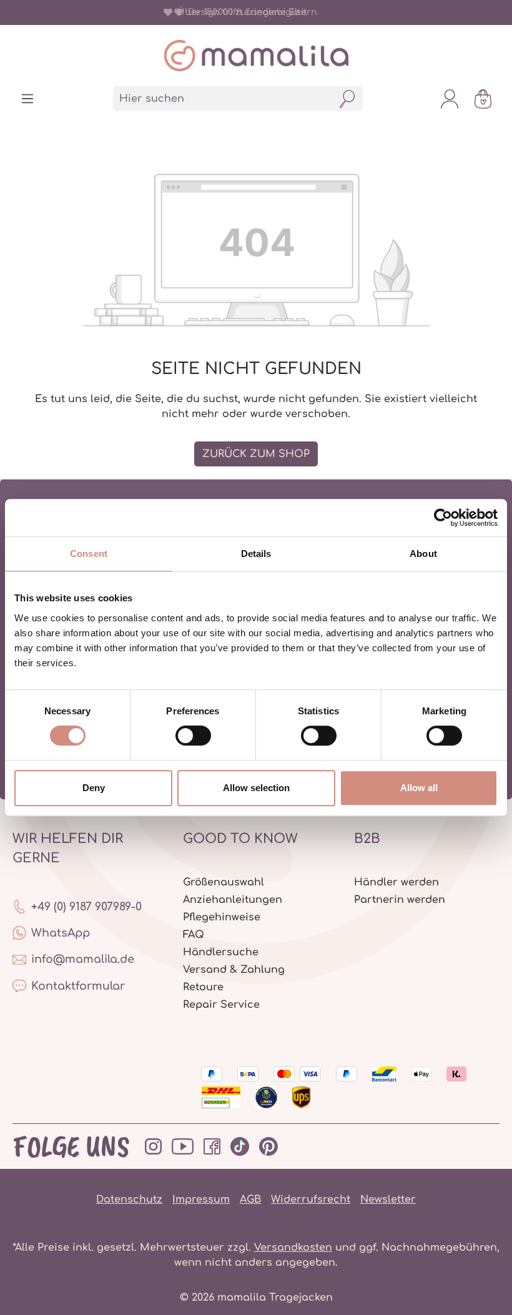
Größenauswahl (223, 882)
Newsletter (388, 1199)
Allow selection (256, 787)
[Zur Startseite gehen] (256, 55)
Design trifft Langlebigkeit (245, 12)
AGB (250, 1199)
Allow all (419, 787)
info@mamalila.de (82, 959)
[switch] (193, 736)
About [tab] (423, 553)
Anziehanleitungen (232, 899)
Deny (93, 787)
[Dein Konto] (449, 98)
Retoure (203, 987)
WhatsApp (60, 933)
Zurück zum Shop (256, 454)
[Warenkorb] (483, 98)
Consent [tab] (88, 553)
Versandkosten (293, 1247)
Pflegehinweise (221, 917)
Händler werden (396, 882)
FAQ (193, 934)
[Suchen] (347, 98)
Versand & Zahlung (234, 969)
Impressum (201, 1199)
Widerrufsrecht (310, 1199)
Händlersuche (220, 952)
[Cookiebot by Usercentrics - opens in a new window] (443, 517)
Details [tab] (256, 553)
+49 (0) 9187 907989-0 (86, 906)
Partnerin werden (399, 899)
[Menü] (27, 98)
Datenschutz (129, 1199)
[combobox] (223, 98)
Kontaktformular (78, 986)
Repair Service (221, 1004)
